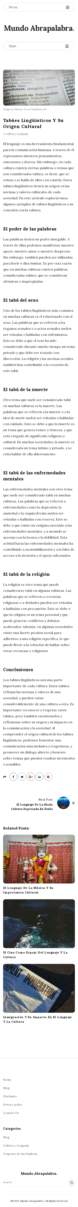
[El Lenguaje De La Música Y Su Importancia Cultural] (39, 859)
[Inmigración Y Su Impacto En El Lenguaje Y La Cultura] (39, 988)
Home (7, 1080)
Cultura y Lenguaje (17, 133)
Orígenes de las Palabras (20, 1154)
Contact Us (11, 1113)
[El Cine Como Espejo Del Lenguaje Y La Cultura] (39, 923)
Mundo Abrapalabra (38, 28)
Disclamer (10, 1096)
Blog (6, 1088)
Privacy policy (12, 1104)
